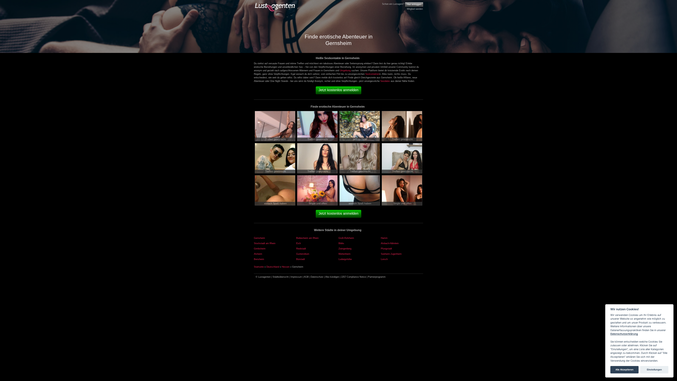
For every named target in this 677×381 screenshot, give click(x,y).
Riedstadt (301, 248)
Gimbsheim (260, 248)
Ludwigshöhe (345, 259)
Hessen (285, 266)
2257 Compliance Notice (353, 277)
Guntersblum (302, 254)
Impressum (296, 277)
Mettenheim (344, 254)
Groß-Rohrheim (346, 238)
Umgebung (345, 70)
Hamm (384, 238)
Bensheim (259, 259)
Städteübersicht (281, 277)
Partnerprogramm (377, 277)
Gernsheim (259, 238)
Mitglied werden (415, 9)
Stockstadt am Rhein (264, 243)
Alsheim (258, 254)
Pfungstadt (386, 248)
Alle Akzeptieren (624, 369)
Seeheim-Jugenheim (391, 254)
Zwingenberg (344, 248)
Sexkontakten (372, 74)
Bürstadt (300, 259)
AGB (306, 277)
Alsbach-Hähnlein (390, 243)
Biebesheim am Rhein (307, 238)
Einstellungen (654, 369)
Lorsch (384, 259)
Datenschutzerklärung (624, 333)
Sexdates (385, 81)
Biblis (341, 243)
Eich (298, 243)
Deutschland (272, 266)
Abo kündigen (332, 277)
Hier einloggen (414, 4)
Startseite (259, 266)
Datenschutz (317, 277)
